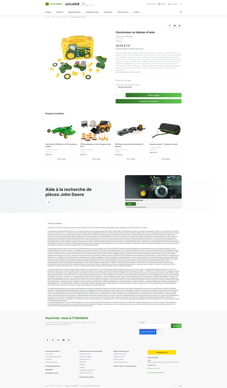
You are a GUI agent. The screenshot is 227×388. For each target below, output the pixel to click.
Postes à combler (119, 359)
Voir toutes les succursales (156, 372)
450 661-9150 (152, 365)
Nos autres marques (51, 362)
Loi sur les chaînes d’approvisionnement (90, 385)
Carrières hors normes (120, 354)
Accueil (47, 17)
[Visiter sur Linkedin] (69, 340)
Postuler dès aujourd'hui (120, 362)
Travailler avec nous (119, 356)
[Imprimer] (179, 25)
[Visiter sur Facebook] (47, 340)
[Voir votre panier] (181, 12)
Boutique (48, 12)
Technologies (108, 12)
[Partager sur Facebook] (170, 25)
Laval (129, 80)
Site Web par (175, 385)
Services (81, 367)
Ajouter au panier (153, 95)
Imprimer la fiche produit (136, 48)
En (181, 4)
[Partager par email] (175, 25)
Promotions (59, 12)
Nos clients (48, 359)
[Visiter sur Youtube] (63, 340)
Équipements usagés (92, 12)
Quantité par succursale (125, 87)
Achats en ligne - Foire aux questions (125, 366)
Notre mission (49, 354)
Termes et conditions (122, 48)
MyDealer (163, 4)
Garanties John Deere (85, 373)
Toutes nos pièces (84, 359)
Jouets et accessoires (62, 17)
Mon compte (173, 4)
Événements (49, 369)
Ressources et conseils (86, 377)
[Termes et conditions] (130, 46)
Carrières (136, 12)
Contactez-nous (161, 352)
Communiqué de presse (52, 366)
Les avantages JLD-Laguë (53, 356)
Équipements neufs (74, 12)
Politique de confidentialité (71, 385)
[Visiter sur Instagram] (53, 340)
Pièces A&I (82, 362)
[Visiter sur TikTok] (58, 340)
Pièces (53, 17)
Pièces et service (122, 12)
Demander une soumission (149, 101)
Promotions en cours (51, 373)
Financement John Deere (86, 370)
